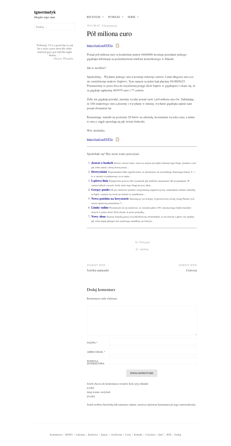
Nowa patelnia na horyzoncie (110, 198)
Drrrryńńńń (99, 171)
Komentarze (56, 434)
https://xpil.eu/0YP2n (100, 45)
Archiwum (116, 434)
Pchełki (114, 17)
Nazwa (92, 342)
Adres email (96, 352)
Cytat (128, 434)
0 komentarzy (109, 25)
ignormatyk (45, 12)
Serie (131, 17)
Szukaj (177, 434)
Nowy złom (98, 216)
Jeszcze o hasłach (102, 163)
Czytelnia (150, 434)
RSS (169, 434)
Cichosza (191, 270)
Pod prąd (144, 242)
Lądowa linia (99, 180)
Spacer (104, 434)
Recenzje (94, 17)
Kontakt (138, 434)
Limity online (100, 207)
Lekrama (80, 434)
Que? (161, 434)
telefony (144, 249)
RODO (69, 434)
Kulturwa (93, 434)
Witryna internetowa (95, 362)
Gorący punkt (100, 189)
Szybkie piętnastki (98, 270)
